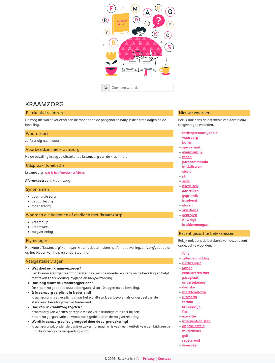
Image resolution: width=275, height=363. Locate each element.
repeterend (191, 340)
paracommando (195, 162)
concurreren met (195, 273)
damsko (188, 287)
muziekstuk (191, 331)
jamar (187, 268)
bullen (187, 142)
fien (185, 311)
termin (187, 302)
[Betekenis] (137, 42)
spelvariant (191, 147)
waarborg (190, 137)
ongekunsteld (193, 326)
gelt (185, 335)
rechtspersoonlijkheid (199, 133)
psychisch (190, 186)
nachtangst (191, 263)
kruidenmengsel (195, 224)
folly (185, 253)
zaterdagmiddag (195, 258)
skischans (190, 210)
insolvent (189, 200)
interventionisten (196, 321)
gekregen (189, 215)
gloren (187, 205)
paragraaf (190, 277)
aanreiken (190, 191)
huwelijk (189, 220)
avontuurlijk (192, 152)
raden (187, 157)
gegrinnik (190, 195)
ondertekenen (193, 282)
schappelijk (191, 306)
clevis (186, 171)
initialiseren (192, 166)
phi (184, 176)
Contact (164, 358)
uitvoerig (189, 297)
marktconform (194, 292)
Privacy (149, 358)
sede (185, 181)
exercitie (189, 316)
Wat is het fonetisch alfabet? (64, 172)
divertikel (189, 345)
